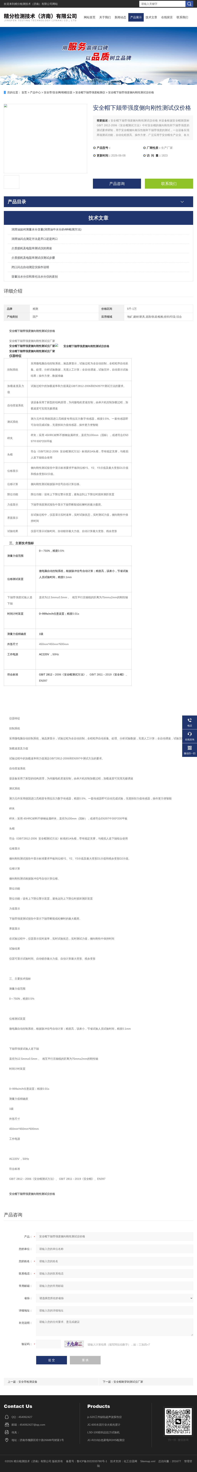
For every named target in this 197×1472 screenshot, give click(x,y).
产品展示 (136, 17)
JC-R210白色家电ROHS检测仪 (106, 1440)
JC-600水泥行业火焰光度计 (103, 1424)
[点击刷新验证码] (74, 1344)
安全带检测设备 (27, 1381)
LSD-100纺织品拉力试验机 (103, 1432)
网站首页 (89, 17)
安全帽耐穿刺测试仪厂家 (128, 1381)
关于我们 (105, 17)
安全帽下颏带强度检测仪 (90, 92)
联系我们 (182, 17)
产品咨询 (117, 184)
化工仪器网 (130, 1461)
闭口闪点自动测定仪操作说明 (30, 267)
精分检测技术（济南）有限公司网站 (36, 3)
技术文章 (151, 17)
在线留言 (167, 17)
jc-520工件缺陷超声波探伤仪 (104, 1416)
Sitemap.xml (147, 1461)
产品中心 (35, 92)
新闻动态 (120, 17)
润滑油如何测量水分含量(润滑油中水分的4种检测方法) (46, 229)
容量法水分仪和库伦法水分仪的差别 (35, 276)
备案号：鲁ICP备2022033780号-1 (86, 1461)
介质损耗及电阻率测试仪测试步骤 (33, 257)
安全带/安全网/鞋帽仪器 (58, 92)
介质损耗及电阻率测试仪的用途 (32, 248)
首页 (24, 92)
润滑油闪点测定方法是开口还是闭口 (35, 238)
